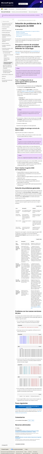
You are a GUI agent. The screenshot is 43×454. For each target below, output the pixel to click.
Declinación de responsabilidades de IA (8, 451)
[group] (29, 339)
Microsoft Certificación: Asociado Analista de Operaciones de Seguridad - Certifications (28, 438)
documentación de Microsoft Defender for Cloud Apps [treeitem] (7, 24)
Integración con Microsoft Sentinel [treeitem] (8, 55)
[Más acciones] (41, 20)
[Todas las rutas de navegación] (16, 20)
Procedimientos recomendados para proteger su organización (29, 407)
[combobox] (7, 21)
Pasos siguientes (19, 36)
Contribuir (30, 451)
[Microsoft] (2, 9)
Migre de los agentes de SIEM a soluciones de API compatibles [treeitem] (7, 67)
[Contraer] (13, 19)
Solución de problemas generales (22, 33)
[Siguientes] (33, 9)
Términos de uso (19, 453)
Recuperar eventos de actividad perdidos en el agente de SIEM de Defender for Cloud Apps (27, 32)
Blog (25, 451)
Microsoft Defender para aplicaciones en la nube (26, 20)
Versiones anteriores (19, 451)
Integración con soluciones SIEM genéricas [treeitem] (6, 59)
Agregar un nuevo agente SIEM (28, 91)
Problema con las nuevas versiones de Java (23, 35)
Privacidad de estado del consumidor (7, 453)
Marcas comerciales (26, 453)
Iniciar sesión (39, 9)
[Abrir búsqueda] (36, 9)
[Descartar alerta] (41, 2)
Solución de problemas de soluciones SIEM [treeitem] (8, 63)
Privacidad (35, 451)
